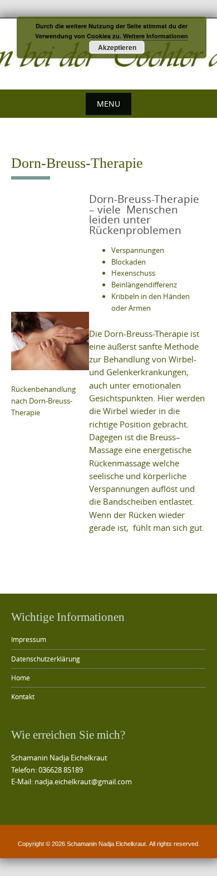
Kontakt (22, 696)
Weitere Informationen (155, 36)
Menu (108, 103)
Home (20, 677)
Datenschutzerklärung (45, 658)
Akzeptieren (117, 47)
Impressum (28, 639)
